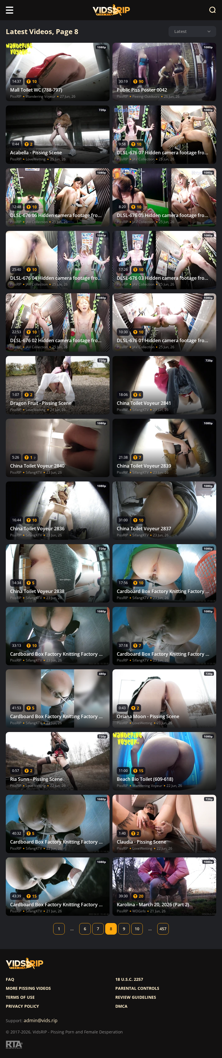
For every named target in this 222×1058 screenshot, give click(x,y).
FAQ (10, 979)
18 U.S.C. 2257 (129, 979)
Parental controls (137, 988)
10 (137, 928)
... (72, 928)
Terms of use (20, 997)
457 (163, 928)
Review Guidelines (135, 997)
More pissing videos (28, 988)
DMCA (121, 1006)
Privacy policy (22, 1006)
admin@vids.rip (41, 1021)
